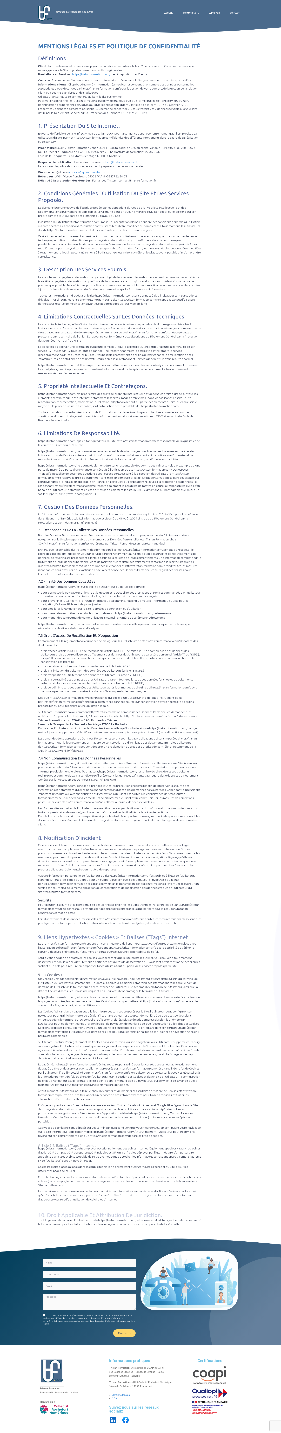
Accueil (168, 13)
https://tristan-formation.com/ (91, 74)
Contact (235, 13)
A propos (214, 13)
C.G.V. (115, 1398)
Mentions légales (121, 1395)
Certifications (210, 1360)
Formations (189, 13)
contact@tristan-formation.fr (119, 162)
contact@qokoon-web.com (87, 172)
